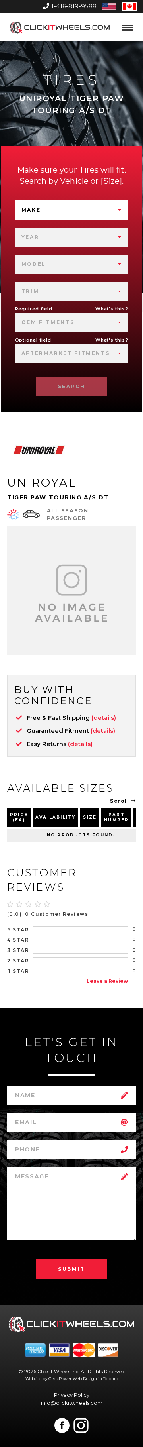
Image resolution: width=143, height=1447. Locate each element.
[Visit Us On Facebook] (62, 1425)
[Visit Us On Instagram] (81, 1425)
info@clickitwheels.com (71, 1403)
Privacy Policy (71, 1395)
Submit (71, 1269)
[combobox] (71, 210)
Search (71, 386)
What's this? (111, 309)
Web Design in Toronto (95, 1378)
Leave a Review (107, 981)
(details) (103, 717)
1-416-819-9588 (74, 6)
